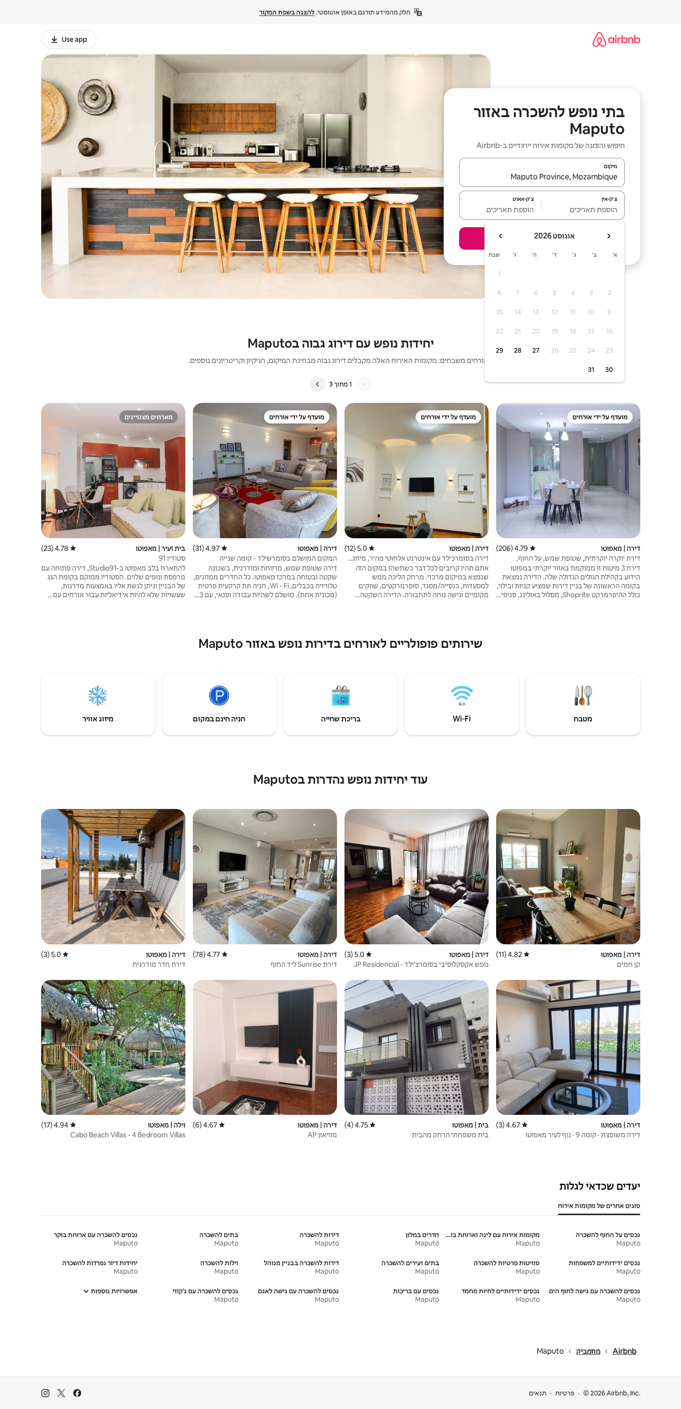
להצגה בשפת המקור (287, 12)
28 (517, 350)
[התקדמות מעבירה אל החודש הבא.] (501, 236)
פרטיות (564, 1393)
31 (591, 369)
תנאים (537, 1393)
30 (609, 369)
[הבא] (317, 384)
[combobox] (542, 176)
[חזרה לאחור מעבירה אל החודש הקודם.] (608, 236)
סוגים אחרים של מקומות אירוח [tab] (599, 1205)
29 (499, 350)
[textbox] (583, 209)
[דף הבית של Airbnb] (616, 39)
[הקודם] (363, 384)
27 (536, 350)
